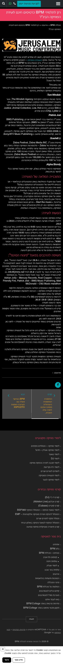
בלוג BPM (54, 549)
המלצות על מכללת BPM (48, 587)
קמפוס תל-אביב (50, 557)
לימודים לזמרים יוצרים (50, 471)
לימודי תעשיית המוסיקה (49, 476)
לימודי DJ (55, 459)
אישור (7, 660)
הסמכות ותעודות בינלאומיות (47, 578)
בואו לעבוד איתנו (52, 600)
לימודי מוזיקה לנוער (51, 480)
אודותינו (56, 545)
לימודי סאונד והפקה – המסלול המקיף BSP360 (38, 510)
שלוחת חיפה (51, 561)
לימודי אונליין (52, 566)
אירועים (57, 373)
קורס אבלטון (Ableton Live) (46, 502)
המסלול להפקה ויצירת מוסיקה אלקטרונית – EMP (37, 514)
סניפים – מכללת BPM (49, 553)
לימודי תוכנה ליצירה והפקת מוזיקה (44, 463)
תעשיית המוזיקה (34, 60)
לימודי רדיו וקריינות (51, 467)
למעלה (31, 619)
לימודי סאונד (54, 454)
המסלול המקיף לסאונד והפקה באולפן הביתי (40, 523)
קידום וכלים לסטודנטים (49, 591)
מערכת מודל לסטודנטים (48, 595)
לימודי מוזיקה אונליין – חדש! (47, 450)
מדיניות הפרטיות (19, 630)
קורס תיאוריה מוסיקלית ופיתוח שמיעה (42, 527)
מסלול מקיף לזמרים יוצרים (47, 519)
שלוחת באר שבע (52, 570)
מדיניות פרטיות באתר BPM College (42, 604)
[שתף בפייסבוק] (58, 385)
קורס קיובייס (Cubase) (48, 506)
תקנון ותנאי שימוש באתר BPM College (41, 608)
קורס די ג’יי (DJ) (52, 497)
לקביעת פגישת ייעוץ (29, 3)
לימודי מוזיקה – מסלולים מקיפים (45, 446)
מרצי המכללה (53, 583)
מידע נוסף (19, 660)
